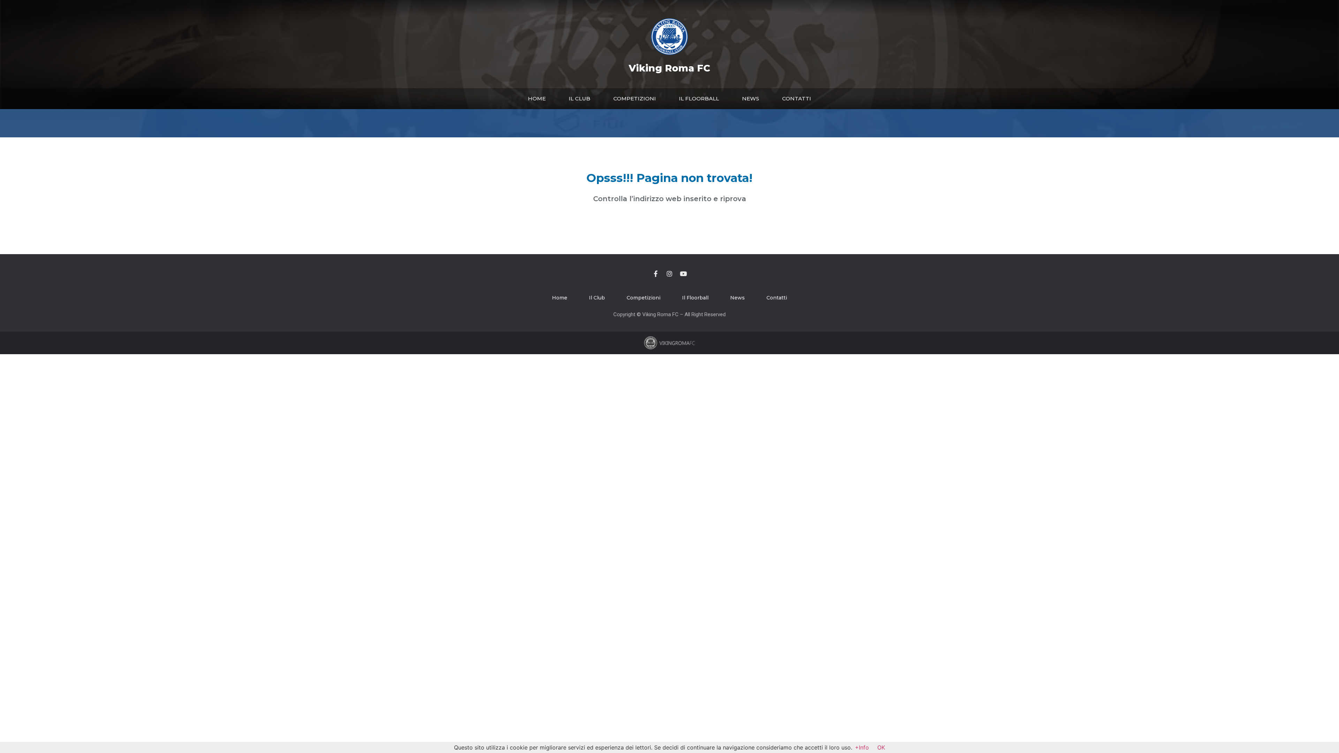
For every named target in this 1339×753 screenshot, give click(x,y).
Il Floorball (699, 98)
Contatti (796, 98)
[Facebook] (655, 273)
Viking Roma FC (669, 68)
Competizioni (634, 98)
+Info (862, 747)
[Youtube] (683, 273)
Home (537, 98)
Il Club (579, 98)
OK (881, 747)
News (750, 98)
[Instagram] (669, 273)
